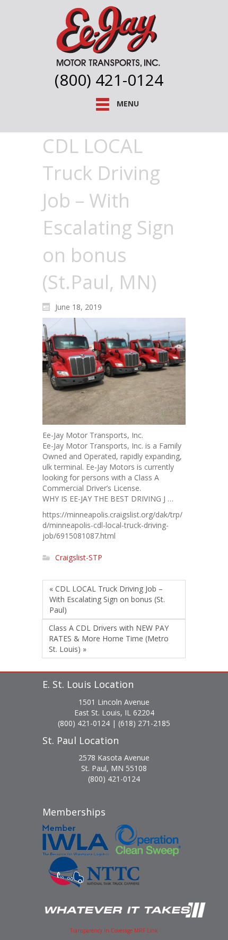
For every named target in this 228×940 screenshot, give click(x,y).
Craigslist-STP (78, 558)
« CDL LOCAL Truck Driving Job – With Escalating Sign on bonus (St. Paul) (107, 599)
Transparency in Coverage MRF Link (114, 930)
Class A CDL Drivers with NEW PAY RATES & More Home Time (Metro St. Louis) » (109, 638)
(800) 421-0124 (109, 80)
